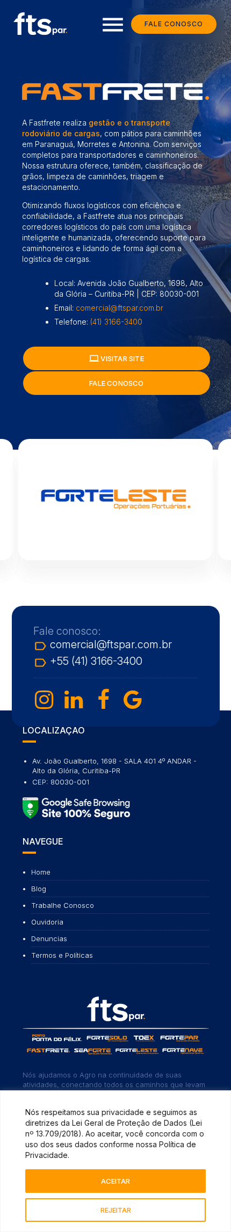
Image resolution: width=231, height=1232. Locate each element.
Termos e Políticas (62, 955)
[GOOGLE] (132, 699)
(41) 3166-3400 (116, 321)
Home (40, 872)
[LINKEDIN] (73, 699)
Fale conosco (116, 383)
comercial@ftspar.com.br (119, 307)
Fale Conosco (174, 24)
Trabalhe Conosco (62, 905)
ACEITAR (115, 1181)
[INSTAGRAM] (44, 699)
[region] (115, 1161)
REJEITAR (115, 1210)
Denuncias (49, 938)
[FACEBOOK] (103, 699)
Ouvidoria (47, 922)
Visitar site (116, 358)
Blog (38, 888)
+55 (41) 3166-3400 (87, 663)
